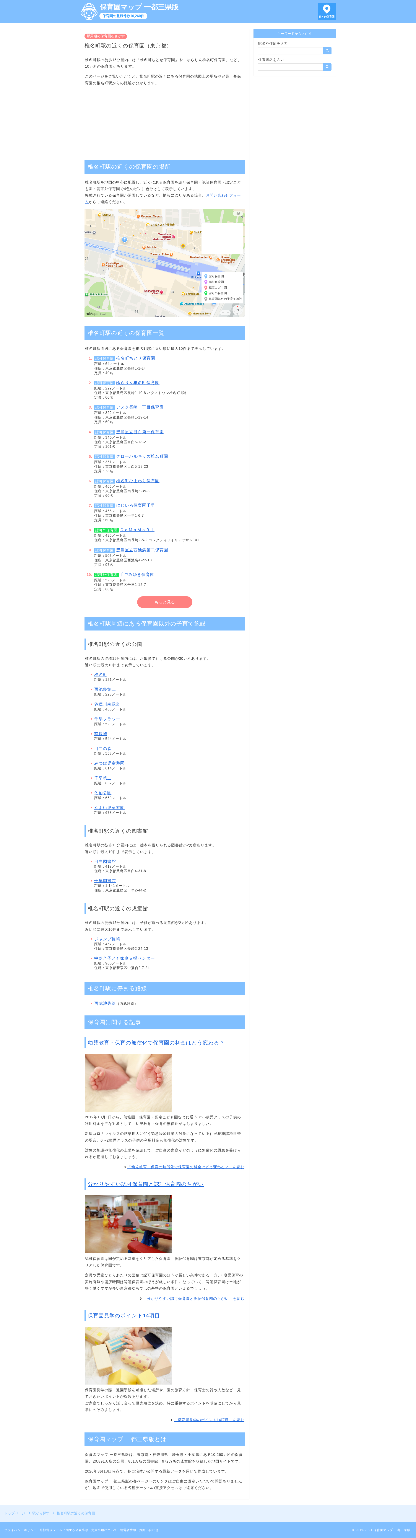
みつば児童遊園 (109, 763)
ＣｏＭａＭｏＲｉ (137, 530)
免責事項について (104, 1530)
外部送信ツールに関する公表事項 (64, 1530)
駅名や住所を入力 (273, 43)
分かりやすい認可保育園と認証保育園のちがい (146, 1184)
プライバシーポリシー (20, 1530)
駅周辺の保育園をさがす (106, 36)
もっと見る (164, 602)
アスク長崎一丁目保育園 (140, 407)
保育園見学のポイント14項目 (124, 1315)
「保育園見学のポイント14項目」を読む (209, 1420)
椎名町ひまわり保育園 (137, 481)
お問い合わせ (149, 1530)
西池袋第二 (105, 689)
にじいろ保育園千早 (135, 505)
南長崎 (100, 734)
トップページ (14, 1513)
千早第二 (103, 778)
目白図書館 (105, 861)
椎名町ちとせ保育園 (135, 358)
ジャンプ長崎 (107, 939)
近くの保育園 (327, 16)
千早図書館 (105, 880)
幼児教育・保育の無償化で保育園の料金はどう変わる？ (156, 1043)
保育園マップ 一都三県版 (139, 7)
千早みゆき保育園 (137, 574)
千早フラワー (107, 719)
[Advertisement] (164, 120)
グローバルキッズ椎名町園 (142, 456)
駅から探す (41, 1513)
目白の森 (103, 748)
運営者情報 (128, 1530)
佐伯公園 (103, 793)
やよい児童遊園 (109, 807)
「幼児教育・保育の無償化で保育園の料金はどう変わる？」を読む (185, 1167)
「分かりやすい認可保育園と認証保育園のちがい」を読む (193, 1299)
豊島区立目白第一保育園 (140, 432)
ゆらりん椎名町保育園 (137, 382)
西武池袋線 (105, 1003)
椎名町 (100, 674)
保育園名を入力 (271, 60)
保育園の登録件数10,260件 (123, 16)
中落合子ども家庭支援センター (124, 958)
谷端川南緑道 (107, 704)
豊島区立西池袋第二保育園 (142, 550)
